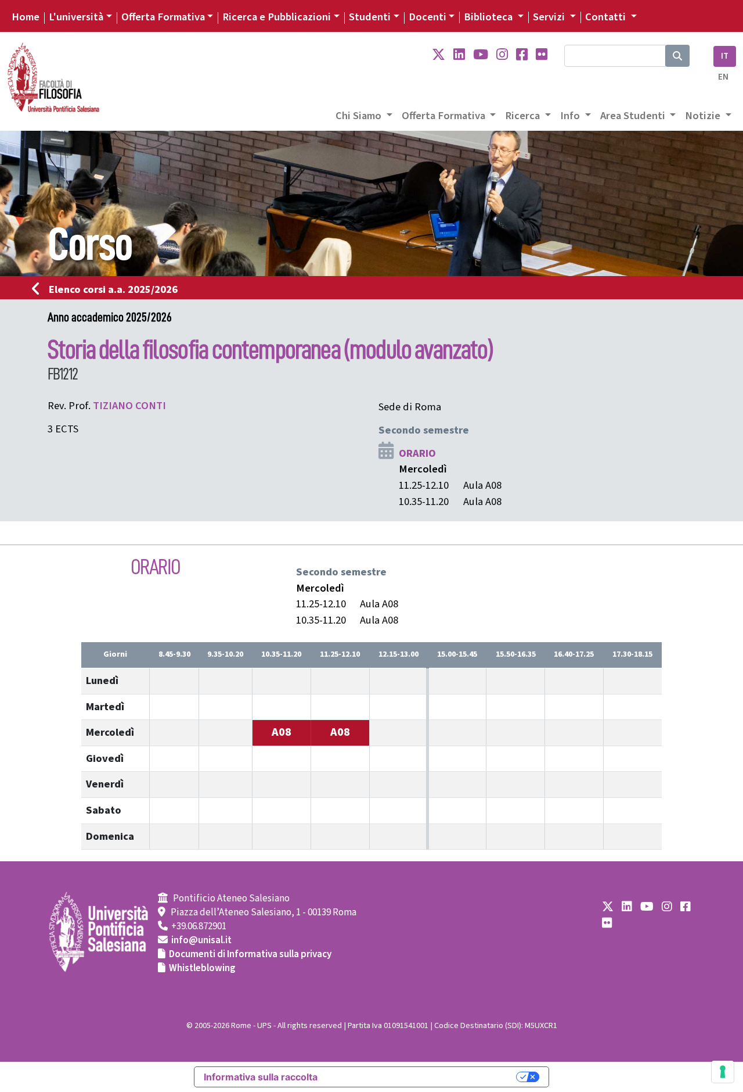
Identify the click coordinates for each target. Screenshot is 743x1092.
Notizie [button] (704, 115)
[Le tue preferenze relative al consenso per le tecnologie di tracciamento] (723, 1072)
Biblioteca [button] (489, 16)
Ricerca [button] (523, 115)
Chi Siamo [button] (360, 115)
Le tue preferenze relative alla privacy (422, 1077)
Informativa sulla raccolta (261, 1077)
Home (25, 16)
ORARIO (417, 453)
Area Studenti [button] (634, 115)
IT (724, 56)
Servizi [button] (550, 16)
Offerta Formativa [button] (445, 115)
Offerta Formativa (163, 16)
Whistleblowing (202, 968)
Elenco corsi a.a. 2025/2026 (113, 289)
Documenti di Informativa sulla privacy (250, 954)
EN (723, 77)
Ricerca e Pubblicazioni (276, 16)
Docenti (427, 16)
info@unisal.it (201, 940)
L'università (76, 16)
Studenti (370, 16)
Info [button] (571, 115)
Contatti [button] (606, 16)
